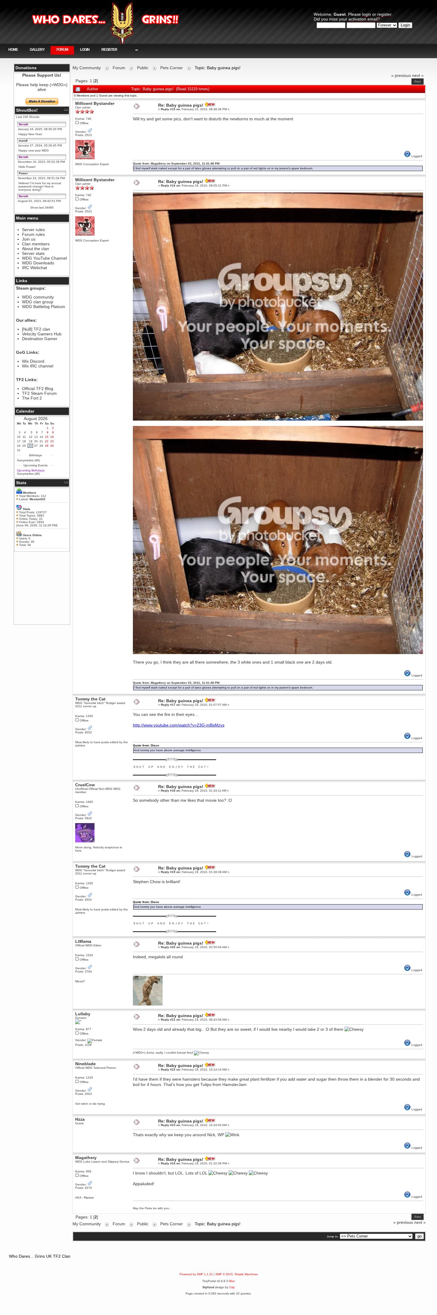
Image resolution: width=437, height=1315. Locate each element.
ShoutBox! (27, 110)
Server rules (33, 229)
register (384, 14)
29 (46, 445)
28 (41, 445)
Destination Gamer (39, 338)
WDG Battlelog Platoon (43, 306)
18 (24, 441)
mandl (23, 140)
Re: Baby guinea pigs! (180, 105)
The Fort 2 (32, 398)
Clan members (36, 243)
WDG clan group (37, 301)
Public (142, 67)
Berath (23, 124)
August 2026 (36, 418)
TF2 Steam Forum (39, 393)
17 (19, 441)
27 (36, 445)
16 (52, 436)
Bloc (232, 1281)
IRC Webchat (34, 267)
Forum (62, 50)
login (366, 14)
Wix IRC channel (37, 366)
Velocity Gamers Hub (42, 333)
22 (46, 441)
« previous (401, 75)
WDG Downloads (38, 263)
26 (30, 445)
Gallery (37, 50)
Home (13, 50)
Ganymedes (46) (28, 460)
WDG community (38, 297)
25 (24, 445)
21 (41, 441)
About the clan (35, 248)
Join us (28, 239)
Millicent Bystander (94, 103)
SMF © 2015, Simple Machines (237, 1274)
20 (36, 441)
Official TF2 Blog (37, 388)
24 (19, 445)
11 (24, 436)
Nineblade (85, 1063)
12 (30, 436)
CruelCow (85, 784)
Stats (21, 482)
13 (36, 436)
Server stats (33, 253)
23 (52, 441)
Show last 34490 (42, 207)
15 (46, 436)
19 (30, 441)
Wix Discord (33, 361)
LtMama (83, 941)
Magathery (86, 1157)
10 (19, 436)
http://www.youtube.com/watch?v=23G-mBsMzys (178, 725)
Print (417, 81)
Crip (232, 1287)
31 (19, 450)
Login (84, 50)
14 (41, 436)
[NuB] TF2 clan (36, 329)
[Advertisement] (42, 587)
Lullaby (82, 1013)
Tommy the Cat (90, 699)
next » (418, 75)
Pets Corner (171, 67)
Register (109, 50)
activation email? (364, 19)
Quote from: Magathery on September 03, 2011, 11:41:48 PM (176, 163)
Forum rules (33, 234)
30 (52, 445)
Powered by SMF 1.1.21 (196, 1274)
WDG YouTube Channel (44, 258)
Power (23, 173)
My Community (87, 67)
